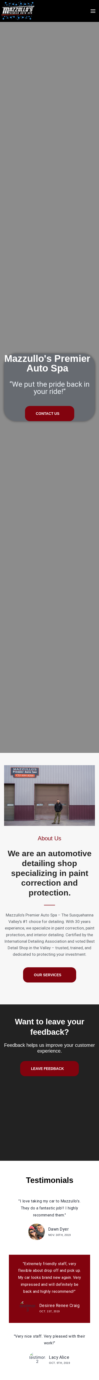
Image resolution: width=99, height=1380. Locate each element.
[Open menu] (93, 11)
